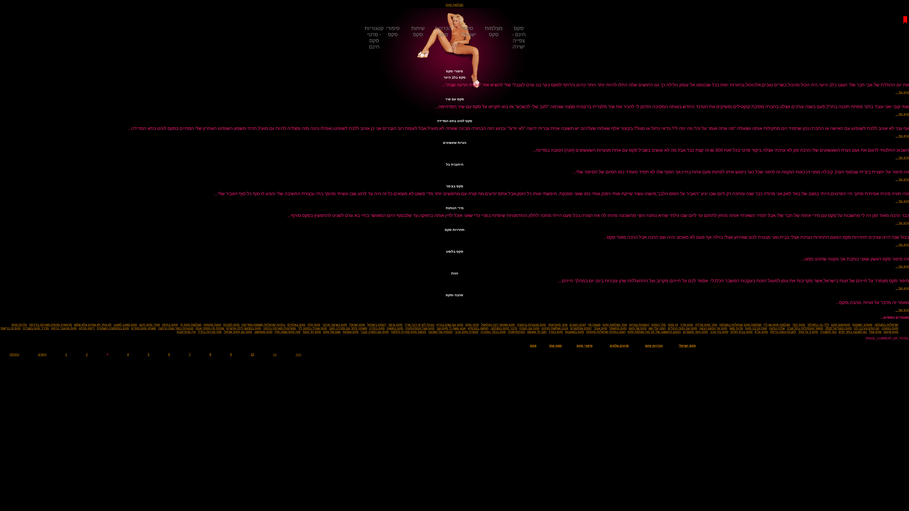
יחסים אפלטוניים (581, 328)
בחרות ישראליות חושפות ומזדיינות (263, 324)
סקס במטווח (395, 328)
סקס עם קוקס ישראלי (238, 332)
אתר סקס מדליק (706, 324)
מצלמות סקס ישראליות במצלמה (740, 324)
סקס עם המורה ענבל (375, 332)
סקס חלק (313, 324)
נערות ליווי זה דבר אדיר (419, 324)
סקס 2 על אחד (808, 332)
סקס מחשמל (618, 328)
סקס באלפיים (296, 324)
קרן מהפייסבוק (186, 332)
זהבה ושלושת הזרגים (555, 328)
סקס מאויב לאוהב (125, 324)
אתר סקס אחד (557, 324)
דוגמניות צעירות (639, 324)
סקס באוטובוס (574, 332)
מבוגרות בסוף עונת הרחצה (175, 328)
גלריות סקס (19, 324)
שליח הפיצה (777, 328)
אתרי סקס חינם (149, 324)
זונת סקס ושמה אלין (287, 332)
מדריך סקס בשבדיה (36, 328)
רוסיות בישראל (376, 324)
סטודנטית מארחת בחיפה (279, 328)
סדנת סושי (736, 328)
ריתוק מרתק (87, 328)
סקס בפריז (556, 332)
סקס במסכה (890, 328)
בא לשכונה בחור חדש (853, 332)
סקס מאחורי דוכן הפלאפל (498, 324)
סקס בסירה (377, 328)
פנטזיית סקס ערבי (466, 332)
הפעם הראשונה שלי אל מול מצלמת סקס (654, 332)
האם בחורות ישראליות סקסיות (605, 332)
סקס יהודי (798, 324)
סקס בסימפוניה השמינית (113, 328)
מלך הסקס (658, 324)
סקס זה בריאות (11, 328)
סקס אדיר (686, 324)
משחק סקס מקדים (143, 328)
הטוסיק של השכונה (440, 332)
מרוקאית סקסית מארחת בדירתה (50, 324)
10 (252, 354)
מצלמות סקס (454, 5)
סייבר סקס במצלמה (504, 328)
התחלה (14, 354)
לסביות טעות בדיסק (783, 332)
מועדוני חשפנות (862, 324)
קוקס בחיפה (170, 324)
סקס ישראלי (357, 324)
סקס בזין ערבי (719, 332)
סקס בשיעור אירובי (334, 324)
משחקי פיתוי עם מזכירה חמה (348, 328)
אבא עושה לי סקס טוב (451, 328)
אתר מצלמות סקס (615, 324)
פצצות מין (594, 324)
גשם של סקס (332, 332)
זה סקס (673, 324)
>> (275, 354)
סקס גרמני (395, 324)
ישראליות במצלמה (886, 324)
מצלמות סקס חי (190, 324)
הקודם (42, 354)
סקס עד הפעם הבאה (713, 328)
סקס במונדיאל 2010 (838, 328)
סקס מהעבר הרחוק (64, 328)
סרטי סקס (472, 324)
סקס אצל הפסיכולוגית (419, 328)
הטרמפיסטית (516, 332)
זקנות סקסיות (212, 324)
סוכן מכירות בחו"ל (210, 332)
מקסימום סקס (840, 324)
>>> (298, 354)
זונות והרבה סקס (756, 328)
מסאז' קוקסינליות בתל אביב (805, 328)
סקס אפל (875, 332)
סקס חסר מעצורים (695, 332)
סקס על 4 (761, 332)
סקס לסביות (231, 324)
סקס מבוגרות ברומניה (531, 324)
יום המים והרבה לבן (866, 328)
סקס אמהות (351, 332)
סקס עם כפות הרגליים (682, 328)
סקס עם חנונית (529, 328)
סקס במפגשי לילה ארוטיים (243, 328)
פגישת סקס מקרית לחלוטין (408, 332)
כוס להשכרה (828, 332)
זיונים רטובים (578, 324)
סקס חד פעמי (312, 332)
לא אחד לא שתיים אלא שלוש (92, 324)
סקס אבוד (600, 328)
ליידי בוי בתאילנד (818, 324)
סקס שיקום (891, 332)
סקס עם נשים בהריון (450, 324)
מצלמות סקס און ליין (777, 324)
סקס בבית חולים (742, 332)
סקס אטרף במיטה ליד (312, 328)
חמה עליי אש (657, 328)
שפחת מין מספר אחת (210, 328)
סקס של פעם (637, 328)
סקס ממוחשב (263, 332)
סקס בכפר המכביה (493, 332)
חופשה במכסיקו (478, 328)
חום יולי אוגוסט (537, 332)
